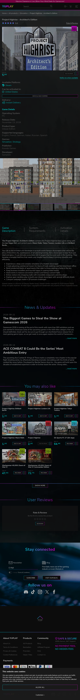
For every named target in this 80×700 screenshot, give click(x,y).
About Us (6, 643)
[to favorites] (76, 73)
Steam (8, 85)
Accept (21, 572)
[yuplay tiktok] (33, 592)
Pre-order (70, 443)
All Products (27, 643)
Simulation (24, 13)
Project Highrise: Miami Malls (13, 438)
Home (4, 13)
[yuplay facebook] (54, 592)
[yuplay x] (47, 592)
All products (13, 13)
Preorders (26, 651)
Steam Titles (27, 655)
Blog (39, 643)
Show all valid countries (40, 96)
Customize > (40, 695)
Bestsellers (27, 647)
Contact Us (41, 655)
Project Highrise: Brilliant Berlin (11, 409)
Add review (40, 523)
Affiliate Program (43, 647)
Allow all (40, 687)
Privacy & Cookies (9, 651)
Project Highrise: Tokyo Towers (63, 409)
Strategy (17, 141)
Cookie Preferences (10, 655)
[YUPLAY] (7, 6)
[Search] (51, 6)
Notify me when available (69, 78)
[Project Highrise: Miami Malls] (14, 428)
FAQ (39, 651)
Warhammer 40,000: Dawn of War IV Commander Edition (39, 466)
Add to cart (17, 416)
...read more (71, 338)
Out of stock (69, 73)
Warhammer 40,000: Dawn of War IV (13, 466)
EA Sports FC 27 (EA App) (64, 438)
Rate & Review (72, 23)
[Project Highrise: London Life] (40, 399)
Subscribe (31, 578)
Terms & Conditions (24, 572)
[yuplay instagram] (40, 592)
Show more (40, 485)
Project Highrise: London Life (39, 408)
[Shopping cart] (70, 6)
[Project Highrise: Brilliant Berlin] (14, 399)
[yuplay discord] (26, 592)
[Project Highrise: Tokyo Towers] (66, 399)
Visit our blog (51, 578)
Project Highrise (34, 438)
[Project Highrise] (40, 428)
